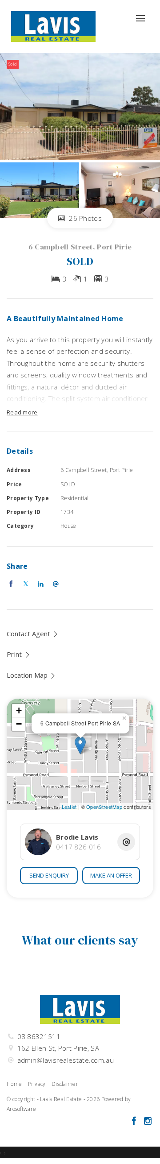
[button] (19, 654)
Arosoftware (21, 1109)
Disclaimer (65, 1084)
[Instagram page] (147, 1121)
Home (14, 1084)
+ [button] (19, 710)
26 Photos (84, 218)
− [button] (19, 723)
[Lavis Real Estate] (53, 25)
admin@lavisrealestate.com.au (65, 1060)
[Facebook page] (135, 1121)
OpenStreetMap (104, 806)
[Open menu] (140, 18)
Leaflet (69, 806)
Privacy (37, 1084)
